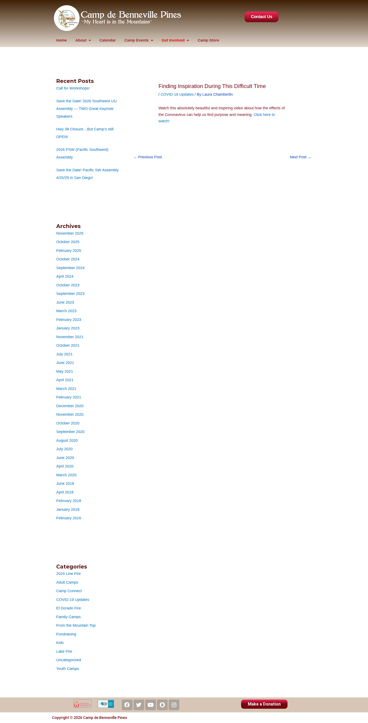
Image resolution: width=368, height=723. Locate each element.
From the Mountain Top (76, 625)
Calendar (107, 40)
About (80, 40)
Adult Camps (67, 582)
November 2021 (69, 337)
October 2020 (67, 423)
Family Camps (68, 617)
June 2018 (65, 483)
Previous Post (147, 157)
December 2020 (69, 406)
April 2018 (64, 492)
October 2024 (67, 259)
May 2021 (64, 371)
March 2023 (66, 311)
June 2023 (65, 302)
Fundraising (66, 634)
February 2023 (68, 319)
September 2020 (70, 432)
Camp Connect (69, 591)
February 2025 (68, 250)
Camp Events (136, 40)
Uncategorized (68, 660)
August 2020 (67, 440)
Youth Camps (67, 669)
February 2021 (68, 397)
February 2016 (68, 518)
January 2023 (67, 328)
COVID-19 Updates (72, 599)
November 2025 (69, 233)
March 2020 (66, 475)
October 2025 (67, 242)
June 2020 (65, 458)
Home (61, 40)
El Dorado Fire (68, 608)
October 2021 (67, 345)
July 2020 (64, 449)
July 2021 (64, 354)
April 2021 (64, 380)
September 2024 (70, 268)
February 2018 (68, 501)
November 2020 (69, 414)
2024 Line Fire (68, 573)
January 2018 (67, 509)
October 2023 (67, 285)
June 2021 (65, 363)
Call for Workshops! (73, 88)
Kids (60, 643)
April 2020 (64, 466)
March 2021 (66, 389)
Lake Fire (64, 651)
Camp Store (208, 40)
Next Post (300, 157)
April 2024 (64, 276)
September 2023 (70, 294)
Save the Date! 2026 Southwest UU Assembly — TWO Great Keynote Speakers (86, 108)
